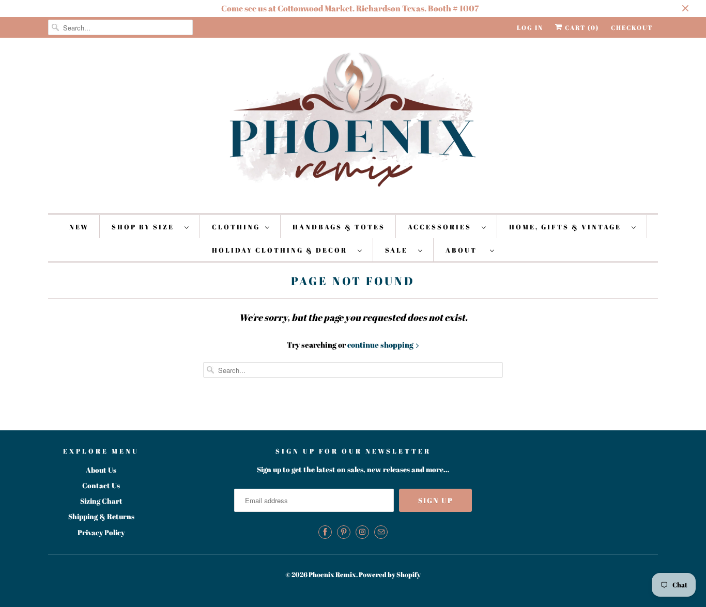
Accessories (442, 226)
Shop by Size (145, 226)
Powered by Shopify (390, 574)
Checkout (632, 27)
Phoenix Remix (332, 574)
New (79, 226)
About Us (101, 470)
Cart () (581, 27)
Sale (399, 250)
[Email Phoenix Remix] (381, 532)
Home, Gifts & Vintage (567, 226)
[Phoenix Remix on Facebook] (325, 532)
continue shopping (381, 344)
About (465, 250)
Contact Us (101, 485)
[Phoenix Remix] (353, 124)
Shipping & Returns (101, 516)
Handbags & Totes (339, 226)
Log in (530, 27)
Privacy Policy (101, 532)
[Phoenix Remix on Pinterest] (343, 532)
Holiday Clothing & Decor (282, 250)
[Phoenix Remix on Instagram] (362, 532)
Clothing (236, 226)
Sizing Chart (101, 501)
